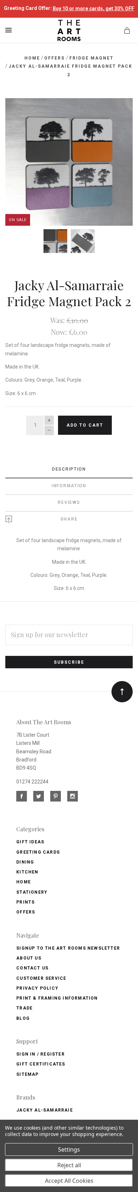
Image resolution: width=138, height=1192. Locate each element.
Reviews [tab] (69, 502)
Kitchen (27, 872)
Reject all (69, 1165)
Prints (25, 902)
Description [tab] (69, 469)
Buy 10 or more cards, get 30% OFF (93, 8)
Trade (24, 1008)
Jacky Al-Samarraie (44, 1110)
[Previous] (18, 111)
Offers (25, 912)
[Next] (119, 111)
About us (28, 958)
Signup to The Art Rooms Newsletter (68, 948)
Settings (69, 1149)
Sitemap (27, 1074)
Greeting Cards (38, 852)
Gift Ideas (30, 841)
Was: (58, 320)
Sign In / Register (40, 1054)
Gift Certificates (40, 1064)
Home (23, 881)
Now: (60, 332)
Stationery (31, 892)
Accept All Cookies (69, 1181)
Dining (25, 862)
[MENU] (9, 30)
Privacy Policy (37, 988)
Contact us (32, 968)
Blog (23, 1018)
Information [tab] (69, 485)
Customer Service (41, 978)
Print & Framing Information (57, 998)
